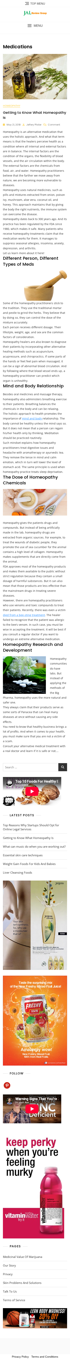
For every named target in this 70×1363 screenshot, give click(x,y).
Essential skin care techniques (23, 855)
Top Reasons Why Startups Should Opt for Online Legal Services (31, 827)
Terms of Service (14, 1300)
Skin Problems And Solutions (22, 1283)
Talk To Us (10, 1291)
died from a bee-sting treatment (24, 615)
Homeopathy (11, 105)
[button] (35, 26)
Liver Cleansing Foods (17, 872)
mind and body (32, 418)
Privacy (8, 1274)
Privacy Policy (20, 1356)
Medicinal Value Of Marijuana (22, 1257)
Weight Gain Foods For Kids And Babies (29, 864)
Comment (54, 124)
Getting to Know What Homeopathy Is (28, 838)
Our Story (9, 1265)
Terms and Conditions (44, 1356)
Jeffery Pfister (33, 124)
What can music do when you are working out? (34, 846)
